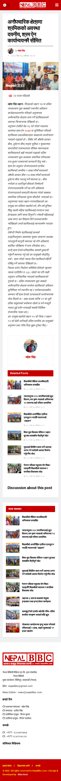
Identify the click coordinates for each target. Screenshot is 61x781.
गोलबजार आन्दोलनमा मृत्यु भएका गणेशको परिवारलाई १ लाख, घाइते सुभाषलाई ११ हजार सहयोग (38, 627)
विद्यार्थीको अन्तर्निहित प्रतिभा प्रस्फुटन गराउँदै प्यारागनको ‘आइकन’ (35, 417)
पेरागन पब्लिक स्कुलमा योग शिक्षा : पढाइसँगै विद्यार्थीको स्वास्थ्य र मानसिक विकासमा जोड (37, 468)
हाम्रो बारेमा (7, 765)
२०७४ (27, 130)
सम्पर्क (38, 765)
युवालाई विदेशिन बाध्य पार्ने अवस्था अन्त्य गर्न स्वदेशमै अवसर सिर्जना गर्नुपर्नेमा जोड (37, 450)
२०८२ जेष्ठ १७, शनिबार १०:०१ (23, 55)
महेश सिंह (21, 50)
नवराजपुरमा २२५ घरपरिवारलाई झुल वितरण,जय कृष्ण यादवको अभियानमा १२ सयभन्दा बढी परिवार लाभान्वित (38, 399)
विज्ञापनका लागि (23, 765)
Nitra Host (23, 774)
